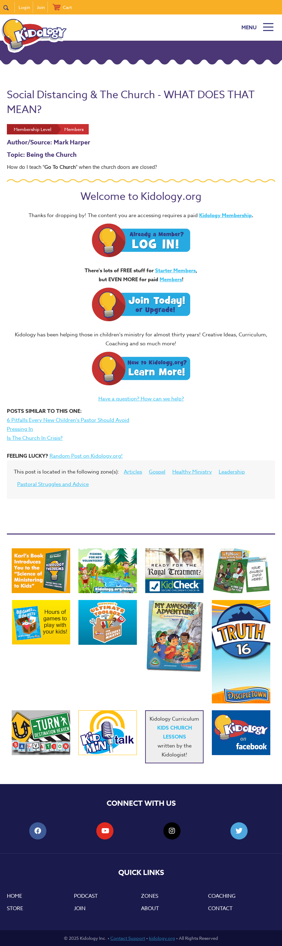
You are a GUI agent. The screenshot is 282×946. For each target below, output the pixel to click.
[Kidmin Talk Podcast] (107, 732)
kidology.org (162, 938)
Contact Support (127, 938)
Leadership (232, 472)
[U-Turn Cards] (41, 732)
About (150, 908)
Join (41, 7)
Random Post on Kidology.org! (86, 456)
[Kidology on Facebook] (241, 732)
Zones (149, 896)
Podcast (86, 896)
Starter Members (175, 270)
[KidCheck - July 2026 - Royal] (174, 570)
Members (171, 279)
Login (24, 7)
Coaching (222, 896)
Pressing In (20, 429)
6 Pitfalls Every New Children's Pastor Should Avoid (68, 420)
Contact (220, 908)
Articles (133, 472)
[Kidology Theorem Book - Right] (41, 570)
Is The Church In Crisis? (35, 438)
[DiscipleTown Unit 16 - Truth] (241, 651)
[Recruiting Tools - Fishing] (107, 570)
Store (15, 908)
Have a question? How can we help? (141, 399)
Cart (67, 7)
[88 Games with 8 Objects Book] (41, 622)
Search (9, 7)
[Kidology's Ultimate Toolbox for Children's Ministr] (107, 622)
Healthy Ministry (192, 472)
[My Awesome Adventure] (174, 637)
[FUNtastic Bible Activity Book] (241, 570)
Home (14, 896)
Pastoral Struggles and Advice (53, 484)
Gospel (157, 472)
